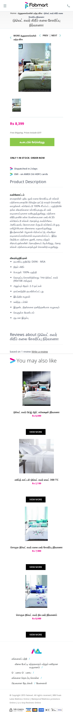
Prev (45, 35)
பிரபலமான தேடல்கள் (22, 683)
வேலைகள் (41, 683)
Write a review (40, 351)
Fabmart (37, 651)
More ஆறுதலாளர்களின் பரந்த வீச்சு (24, 37)
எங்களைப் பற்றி (19, 658)
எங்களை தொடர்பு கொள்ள (25, 677)
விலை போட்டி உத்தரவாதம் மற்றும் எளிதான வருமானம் (36, 665)
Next (54, 35)
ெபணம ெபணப (21, 672)
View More (35, 431)
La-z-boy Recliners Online (29, 702)
